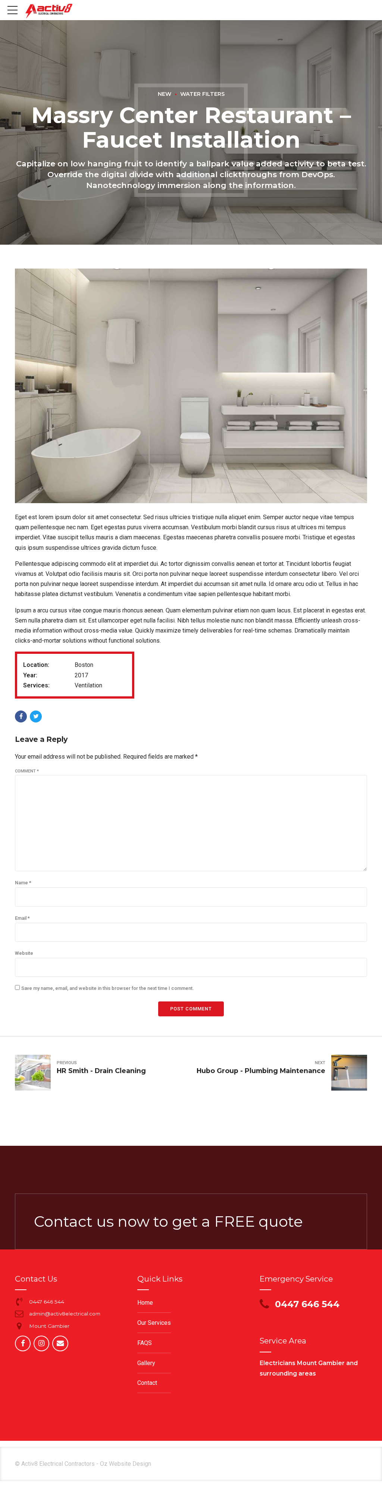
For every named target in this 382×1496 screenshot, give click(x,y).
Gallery (146, 1363)
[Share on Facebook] (21, 716)
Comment (27, 771)
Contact (147, 1382)
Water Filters (202, 94)
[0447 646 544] (19, 1302)
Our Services (154, 1322)
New (164, 94)
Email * (22, 918)
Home (145, 1302)
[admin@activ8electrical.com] (19, 1314)
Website (24, 953)
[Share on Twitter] (36, 716)
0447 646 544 (46, 1302)
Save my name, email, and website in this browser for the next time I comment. (107, 988)
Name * (23, 882)
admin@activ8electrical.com (64, 1314)
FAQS (144, 1342)
